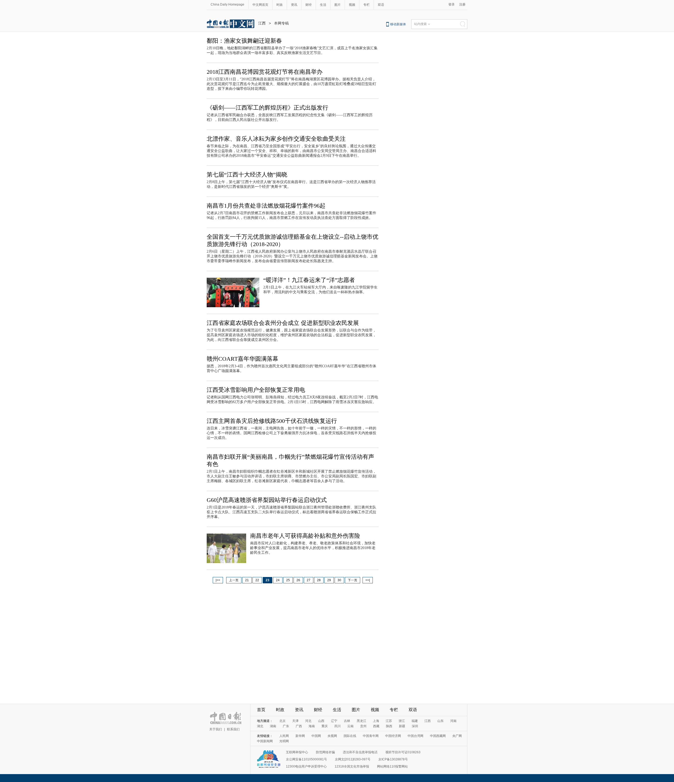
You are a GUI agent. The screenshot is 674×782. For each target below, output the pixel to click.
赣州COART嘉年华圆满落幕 (242, 358)
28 (319, 580)
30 (339, 580)
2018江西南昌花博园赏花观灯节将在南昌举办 (265, 72)
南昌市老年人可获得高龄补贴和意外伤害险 (305, 535)
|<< (218, 580)
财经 (308, 5)
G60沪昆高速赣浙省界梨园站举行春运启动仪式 (267, 500)
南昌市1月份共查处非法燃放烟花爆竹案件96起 (266, 205)
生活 (323, 5)
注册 (462, 4)
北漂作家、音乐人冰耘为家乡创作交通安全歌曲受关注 (276, 138)
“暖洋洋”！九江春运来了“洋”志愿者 (309, 280)
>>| (367, 580)
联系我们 (233, 729)
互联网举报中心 (297, 752)
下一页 (352, 580)
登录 (451, 4)
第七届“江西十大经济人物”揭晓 (247, 174)
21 (247, 580)
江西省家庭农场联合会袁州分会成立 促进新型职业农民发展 (283, 323)
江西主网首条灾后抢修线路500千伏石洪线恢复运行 (272, 421)
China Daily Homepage (227, 4)
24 (278, 580)
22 (257, 580)
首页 (261, 709)
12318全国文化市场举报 (352, 766)
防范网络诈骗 (325, 752)
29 (329, 580)
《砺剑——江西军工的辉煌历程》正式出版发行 (267, 107)
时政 (279, 5)
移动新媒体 (398, 24)
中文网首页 (260, 5)
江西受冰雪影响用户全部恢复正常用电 (256, 390)
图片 (337, 5)
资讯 (294, 5)
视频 (352, 5)
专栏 (366, 5)
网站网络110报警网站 (392, 766)
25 (288, 580)
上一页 (234, 580)
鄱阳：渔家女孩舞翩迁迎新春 (244, 40)
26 (298, 580)
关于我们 (215, 729)
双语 (381, 5)
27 (308, 580)
